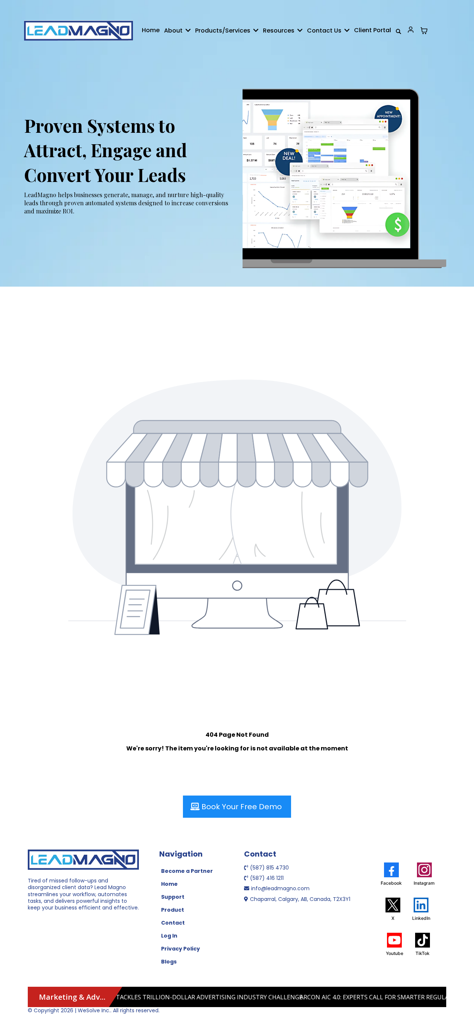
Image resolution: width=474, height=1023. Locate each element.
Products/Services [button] (223, 30)
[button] (187, 30)
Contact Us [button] (325, 30)
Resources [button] (279, 30)
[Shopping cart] (424, 30)
